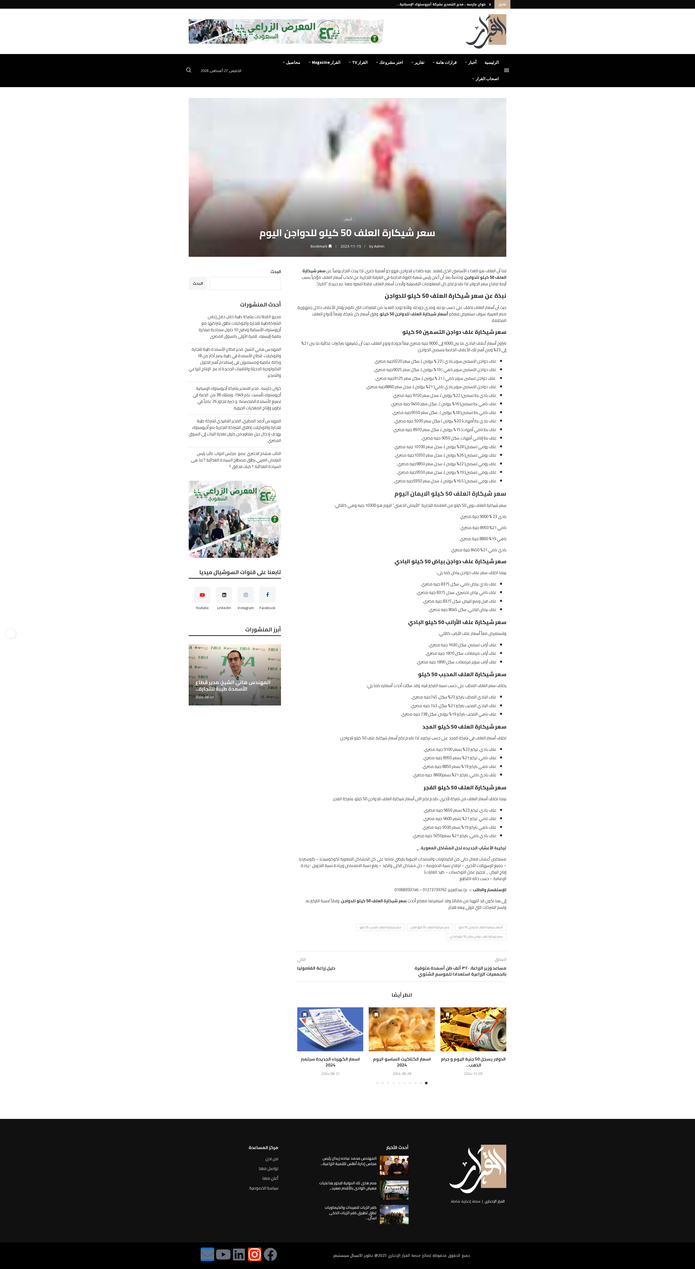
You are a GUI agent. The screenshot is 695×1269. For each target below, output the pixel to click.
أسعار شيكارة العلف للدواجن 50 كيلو (481, 927)
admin (379, 246)
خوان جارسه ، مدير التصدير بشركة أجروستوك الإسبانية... (441, 4)
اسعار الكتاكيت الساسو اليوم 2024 (402, 1062)
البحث (275, 272)
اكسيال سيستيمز (347, 1255)
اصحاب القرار (487, 78)
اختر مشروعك (391, 62)
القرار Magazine (326, 62)
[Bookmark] (447, 1014)
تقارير (419, 62)
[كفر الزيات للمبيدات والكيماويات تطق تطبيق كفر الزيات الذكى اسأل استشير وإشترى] (394, 1214)
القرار (322, 284)
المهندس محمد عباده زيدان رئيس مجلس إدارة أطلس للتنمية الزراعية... (348, 1161)
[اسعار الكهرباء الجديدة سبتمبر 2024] (330, 1029)
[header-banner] (287, 31)
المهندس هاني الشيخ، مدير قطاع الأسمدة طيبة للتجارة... (218, 685)
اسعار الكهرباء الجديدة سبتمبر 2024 (330, 1062)
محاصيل (293, 62)
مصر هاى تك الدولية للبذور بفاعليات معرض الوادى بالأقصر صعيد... (348, 1185)
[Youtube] (223, 1254)
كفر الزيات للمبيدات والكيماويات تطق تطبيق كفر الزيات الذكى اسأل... (351, 1212)
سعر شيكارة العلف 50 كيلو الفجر (430, 927)
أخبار (472, 62)
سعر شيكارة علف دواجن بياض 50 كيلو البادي (476, 936)
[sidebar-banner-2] (235, 519)
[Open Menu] (506, 70)
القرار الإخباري (495, 1201)
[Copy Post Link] (10, 633)
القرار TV (360, 62)
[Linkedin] (239, 1254)
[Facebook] (270, 1254)
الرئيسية (492, 62)
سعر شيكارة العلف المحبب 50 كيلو (380, 927)
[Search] (188, 70)
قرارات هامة (446, 62)
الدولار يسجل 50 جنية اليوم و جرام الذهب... (473, 1062)
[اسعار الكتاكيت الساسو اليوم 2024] (402, 1029)
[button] (490, 4)
